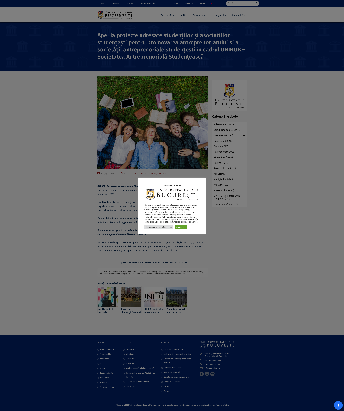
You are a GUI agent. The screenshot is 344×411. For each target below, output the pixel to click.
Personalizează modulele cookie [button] (159, 227)
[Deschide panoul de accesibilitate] (338, 405)
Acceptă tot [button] (180, 227)
